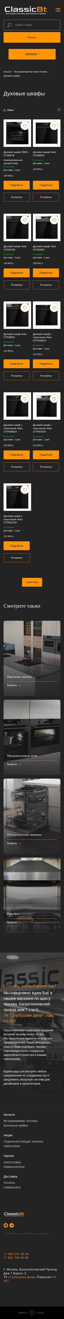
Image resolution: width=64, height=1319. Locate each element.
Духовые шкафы (12, 76)
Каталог (8, 72)
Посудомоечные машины (24, 834)
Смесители (12, 1146)
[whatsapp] (6, 1225)
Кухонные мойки (16, 1125)
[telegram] (11, 1225)
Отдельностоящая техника (23, 1141)
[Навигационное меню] (57, 10)
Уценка (9, 1156)
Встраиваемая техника (21, 1121)
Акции (8, 1135)
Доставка (10, 1176)
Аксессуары (12, 1162)
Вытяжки (13, 913)
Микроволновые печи (22, 755)
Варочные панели (19, 676)
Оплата (9, 1183)
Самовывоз (12, 1187)
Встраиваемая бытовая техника (31, 72)
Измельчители (14, 1167)
